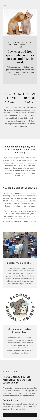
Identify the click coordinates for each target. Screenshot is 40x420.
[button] (5, 5)
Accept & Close (20, 415)
